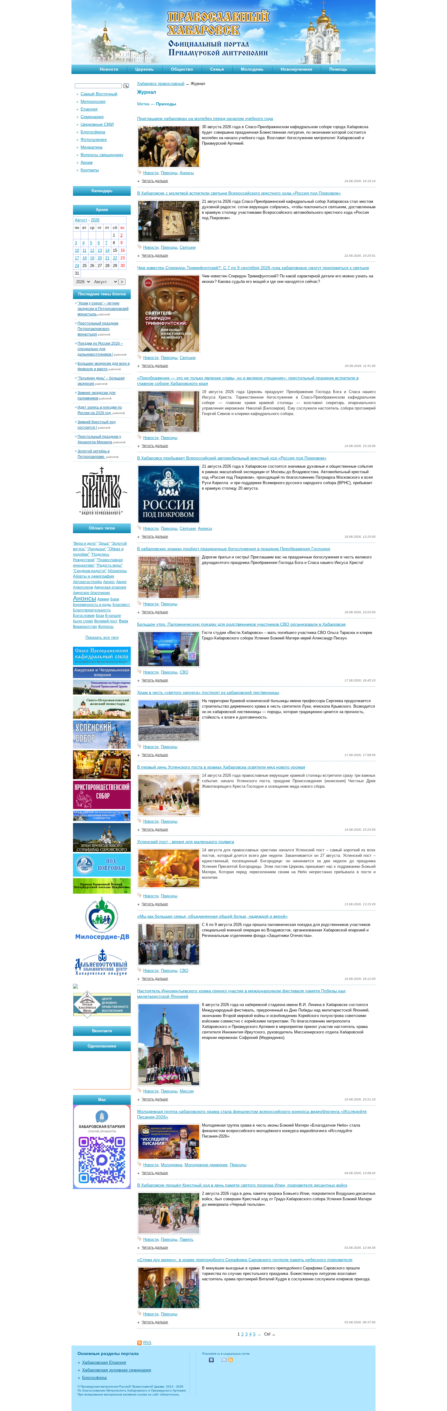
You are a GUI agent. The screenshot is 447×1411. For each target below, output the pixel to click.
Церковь (144, 69)
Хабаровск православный (160, 83)
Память (186, 1239)
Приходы (169, 173)
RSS (147, 1342)
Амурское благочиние (91, 593)
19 (92, 258)
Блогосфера (93, 131)
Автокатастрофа (87, 582)
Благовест (121, 605)
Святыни (188, 247)
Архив (86, 162)
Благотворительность (92, 610)
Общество (182, 69)
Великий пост (106, 621)
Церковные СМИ (97, 124)
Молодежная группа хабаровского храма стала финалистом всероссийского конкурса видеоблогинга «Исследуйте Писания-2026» (252, 1114)
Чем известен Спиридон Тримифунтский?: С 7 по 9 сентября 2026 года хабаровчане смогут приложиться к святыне (253, 267)
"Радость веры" (109, 565)
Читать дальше (155, 181)
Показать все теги (102, 637)
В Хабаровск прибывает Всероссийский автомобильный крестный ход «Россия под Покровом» (232, 458)
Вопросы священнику (102, 154)
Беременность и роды (92, 605)
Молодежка (171, 1165)
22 (115, 258)
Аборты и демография (93, 576)
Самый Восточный (99, 93)
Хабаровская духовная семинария (116, 1369)
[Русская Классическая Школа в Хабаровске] (102, 1017)
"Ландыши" (96, 549)
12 (92, 250)
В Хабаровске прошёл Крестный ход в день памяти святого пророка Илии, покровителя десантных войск (242, 1185)
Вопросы (106, 627)
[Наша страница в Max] (102, 1187)
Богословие (84, 615)
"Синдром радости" (89, 571)
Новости (109, 69)
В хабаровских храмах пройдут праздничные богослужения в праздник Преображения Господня (233, 548)
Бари (114, 599)
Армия (103, 599)
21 (107, 258)
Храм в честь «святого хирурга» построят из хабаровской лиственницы (208, 692)
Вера (123, 621)
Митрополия (93, 101)
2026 (95, 220)
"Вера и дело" (85, 543)
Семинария (92, 116)
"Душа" (104, 543)
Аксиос (109, 582)
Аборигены (117, 571)
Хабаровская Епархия (104, 1362)
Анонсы (187, 173)
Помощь (338, 69)
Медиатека (91, 147)
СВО (184, 672)
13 (100, 250)
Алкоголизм (83, 587)
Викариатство (85, 627)
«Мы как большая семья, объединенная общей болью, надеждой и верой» (212, 916)
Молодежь (252, 69)
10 (77, 250)
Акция (121, 582)
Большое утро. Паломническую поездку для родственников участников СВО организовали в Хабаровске (241, 624)
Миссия (187, 1091)
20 (100, 258)
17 (77, 258)
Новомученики (296, 69)
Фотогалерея (94, 139)
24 (77, 265)
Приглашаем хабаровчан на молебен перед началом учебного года (205, 118)
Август (81, 220)
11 (84, 250)
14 (107, 250)
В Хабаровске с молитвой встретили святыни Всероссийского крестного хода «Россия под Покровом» (239, 193)
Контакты (90, 169)
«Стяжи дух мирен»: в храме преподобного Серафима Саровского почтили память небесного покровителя (244, 1259)
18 (84, 258)
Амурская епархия (110, 587)
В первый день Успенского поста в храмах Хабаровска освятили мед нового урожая (221, 767)
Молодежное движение (206, 1165)
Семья (217, 69)
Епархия (89, 109)
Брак (100, 616)
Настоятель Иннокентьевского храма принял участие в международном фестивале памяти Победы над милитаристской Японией (241, 993)
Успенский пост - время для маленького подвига (185, 841)
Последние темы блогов (102, 294)
